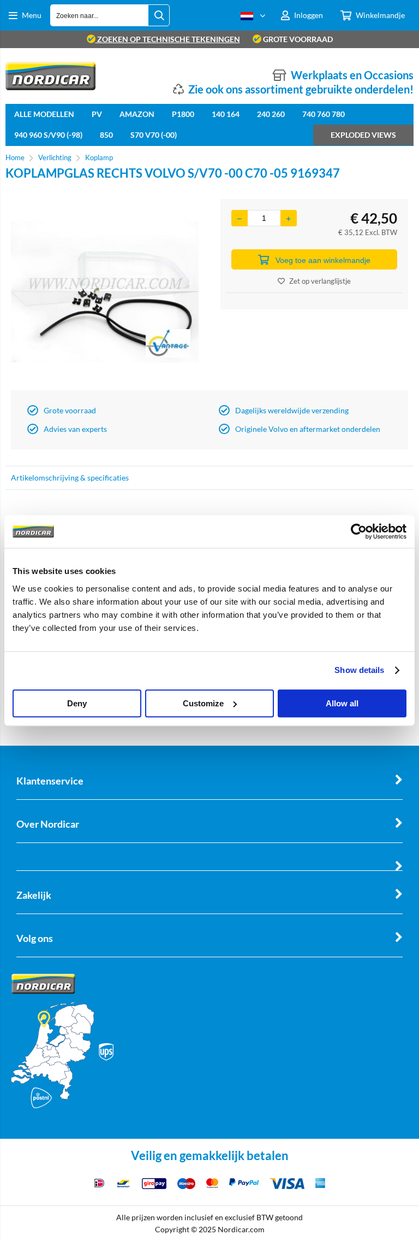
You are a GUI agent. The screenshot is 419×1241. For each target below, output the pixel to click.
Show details (359, 670)
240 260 (271, 114)
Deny (77, 703)
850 (106, 134)
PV (97, 114)
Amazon (136, 114)
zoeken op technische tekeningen (167, 39)
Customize (203, 703)
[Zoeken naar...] (159, 15)
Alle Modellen (44, 114)
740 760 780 (323, 114)
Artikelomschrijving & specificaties (70, 477)
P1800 (183, 114)
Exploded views (363, 134)
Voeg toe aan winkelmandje (323, 260)
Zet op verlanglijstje (320, 281)
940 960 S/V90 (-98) (48, 134)
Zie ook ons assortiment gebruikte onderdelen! (301, 89)
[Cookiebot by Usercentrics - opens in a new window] (358, 531)
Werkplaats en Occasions (352, 74)
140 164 (226, 114)
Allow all (342, 703)
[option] (104, 292)
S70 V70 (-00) (153, 134)
